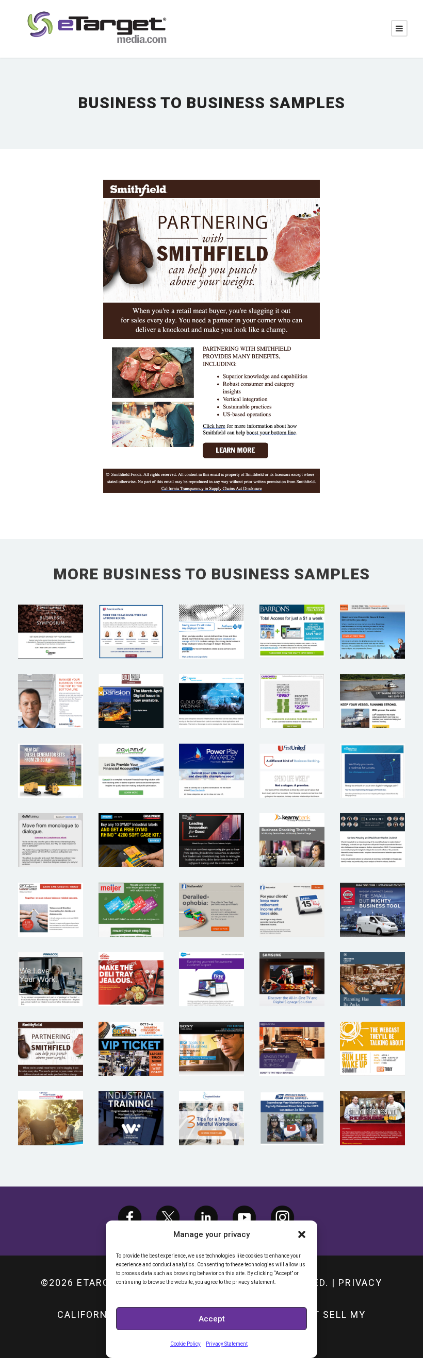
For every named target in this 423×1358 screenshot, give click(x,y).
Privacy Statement (227, 1344)
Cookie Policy (185, 1344)
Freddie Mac (373, 756)
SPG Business (292, 1034)
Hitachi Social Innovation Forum (211, 826)
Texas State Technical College (131, 1104)
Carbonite (292, 687)
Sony (212, 1034)
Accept (212, 1318)
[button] (302, 1234)
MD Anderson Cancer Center (50, 895)
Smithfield (50, 1034)
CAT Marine (372, 687)
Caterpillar (50, 756)
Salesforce (211, 965)
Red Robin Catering (131, 965)
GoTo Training (50, 826)
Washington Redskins (372, 1104)
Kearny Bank (292, 826)
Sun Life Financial (372, 1034)
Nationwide (211, 895)
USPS (292, 1104)
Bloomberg (372, 617)
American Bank (131, 617)
